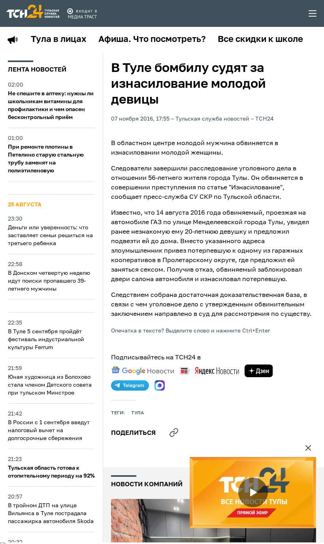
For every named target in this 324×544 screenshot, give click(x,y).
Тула (137, 413)
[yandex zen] (259, 371)
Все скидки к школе (260, 39)
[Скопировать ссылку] (174, 432)
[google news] (142, 370)
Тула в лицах (59, 39)
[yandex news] (209, 370)
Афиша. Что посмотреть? (152, 39)
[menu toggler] (313, 13)
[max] (159, 385)
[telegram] (130, 385)
